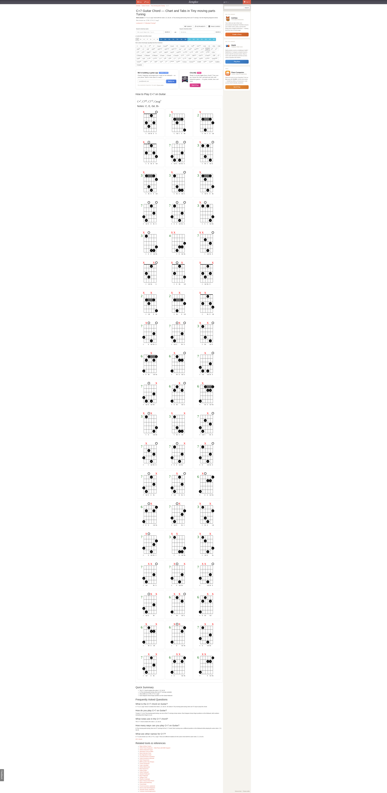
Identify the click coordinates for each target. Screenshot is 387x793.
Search (167, 32)
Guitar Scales (143, 770)
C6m (214, 46)
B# (214, 39)
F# (201, 39)
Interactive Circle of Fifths (146, 751)
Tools (147, 2)
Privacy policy (160, 85)
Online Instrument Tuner (146, 749)
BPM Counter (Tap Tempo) (147, 762)
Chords (138, 5)
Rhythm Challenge (145, 779)
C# (189, 39)
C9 (205, 62)
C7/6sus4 (147, 55)
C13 (211, 62)
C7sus (207, 55)
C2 (188, 46)
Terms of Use (238, 791)
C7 (143, 49)
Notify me (171, 81)
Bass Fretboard (144, 775)
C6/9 (219, 46)
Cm (141, 46)
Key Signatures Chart (145, 755)
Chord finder (143, 784)
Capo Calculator (144, 765)
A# (210, 39)
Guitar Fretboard (144, 772)
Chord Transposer (145, 763)
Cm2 (204, 46)
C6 (209, 46)
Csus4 (172, 46)
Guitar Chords (145, 5)
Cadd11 (217, 62)
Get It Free (195, 85)
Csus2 (159, 46)
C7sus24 (176, 55)
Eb (169, 39)
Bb (185, 39)
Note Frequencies (144, 760)
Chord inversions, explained (147, 786)
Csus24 (182, 46)
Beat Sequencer (144, 768)
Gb (177, 39)
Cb (161, 39)
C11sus (185, 62)
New (140, 2)
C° (154, 46)
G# (206, 39)
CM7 (148, 52)
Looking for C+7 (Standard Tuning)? (146, 23)
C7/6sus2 (139, 55)
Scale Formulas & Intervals (147, 758)
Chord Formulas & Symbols (147, 756)
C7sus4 (162, 55)
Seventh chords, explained (147, 789)
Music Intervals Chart (145, 753)
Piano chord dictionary (146, 782)
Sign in (248, 2)
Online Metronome (145, 767)
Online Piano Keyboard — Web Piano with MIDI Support (155, 748)
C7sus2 (169, 55)
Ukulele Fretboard (144, 774)
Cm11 (214, 58)
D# (194, 39)
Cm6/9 (199, 62)
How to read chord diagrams (147, 787)
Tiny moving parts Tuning (158, 5)
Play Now (237, 61)
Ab (181, 39)
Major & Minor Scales (145, 746)
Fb (173, 39)
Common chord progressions (148, 791)
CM (138, 49)
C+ (145, 46)
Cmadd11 (139, 65)
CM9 (146, 62)
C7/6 (213, 52)
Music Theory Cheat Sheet (147, 781)
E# (198, 39)
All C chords (139, 739)
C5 (177, 46)
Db (165, 39)
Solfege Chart (143, 777)
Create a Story (236, 34)
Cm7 (155, 52)
